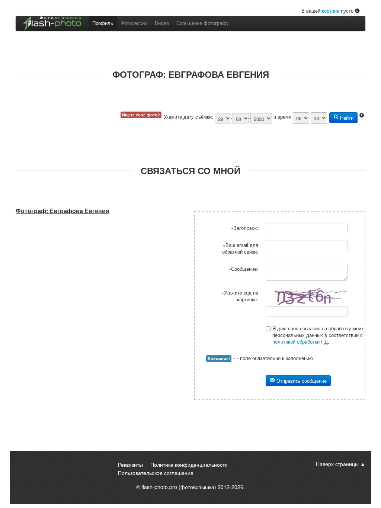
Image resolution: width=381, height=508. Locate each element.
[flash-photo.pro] (52, 23)
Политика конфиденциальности (189, 464)
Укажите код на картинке (241, 296)
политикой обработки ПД (300, 341)
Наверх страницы (337, 463)
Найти (346, 117)
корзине (330, 10)
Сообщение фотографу (202, 22)
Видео (162, 22)
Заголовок (245, 227)
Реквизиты (130, 464)
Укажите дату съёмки (188, 116)
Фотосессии (134, 22)
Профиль (102, 22)
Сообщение (244, 268)
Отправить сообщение (301, 380)
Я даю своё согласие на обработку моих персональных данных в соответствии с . (318, 335)
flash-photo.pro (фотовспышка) (178, 487)
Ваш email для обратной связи (240, 248)
